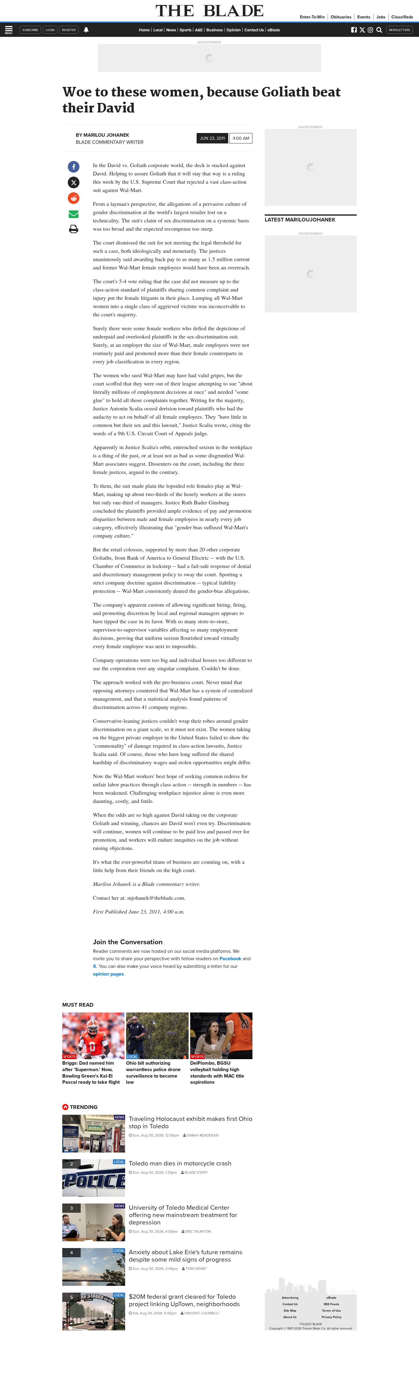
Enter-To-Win (312, 17)
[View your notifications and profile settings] (86, 30)
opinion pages (108, 973)
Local (158, 30)
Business (214, 30)
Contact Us (254, 30)
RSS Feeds (331, 1304)
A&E (199, 30)
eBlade (273, 30)
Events (364, 17)
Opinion (233, 30)
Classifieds (402, 17)
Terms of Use (331, 1310)
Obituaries (341, 17)
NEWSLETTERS (399, 30)
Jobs (381, 17)
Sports (185, 30)
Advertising (290, 1297)
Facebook (230, 958)
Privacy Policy (331, 1317)
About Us (290, 1317)
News (171, 30)
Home (144, 30)
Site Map (290, 1310)
